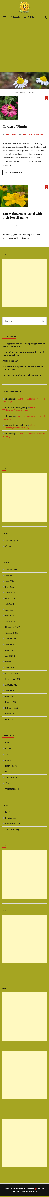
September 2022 (12, 679)
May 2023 (9, 650)
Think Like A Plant (24, 17)
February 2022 (11, 708)
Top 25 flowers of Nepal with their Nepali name (22, 215)
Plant (7, 783)
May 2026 (9, 587)
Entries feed (10, 818)
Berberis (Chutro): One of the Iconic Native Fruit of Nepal (22, 368)
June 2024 (10, 610)
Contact (9, 546)
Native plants (11, 766)
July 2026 (9, 575)
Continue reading (15, 173)
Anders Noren (30, 1191)
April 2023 (10, 656)
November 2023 (12, 627)
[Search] (42, 17)
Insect (8, 754)
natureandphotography (16, 407)
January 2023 (11, 667)
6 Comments (39, 226)
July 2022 (9, 690)
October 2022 (11, 673)
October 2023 (11, 633)
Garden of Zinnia (14, 126)
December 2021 (12, 713)
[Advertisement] (24, 44)
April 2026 (10, 592)
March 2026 (10, 598)
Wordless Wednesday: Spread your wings (21, 375)
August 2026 (11, 569)
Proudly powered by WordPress (19, 1189)
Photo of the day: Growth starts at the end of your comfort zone (23, 353)
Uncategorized (12, 789)
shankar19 (27, 135)
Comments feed (12, 823)
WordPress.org (12, 829)
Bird (7, 742)
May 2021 (9, 719)
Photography (11, 777)
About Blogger (12, 540)
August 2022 (11, 685)
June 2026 (10, 581)
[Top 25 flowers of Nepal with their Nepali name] (14, 206)
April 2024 (10, 621)
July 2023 (9, 644)
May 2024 (9, 615)
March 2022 (10, 702)
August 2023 (11, 638)
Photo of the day (10, 360)
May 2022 (9, 696)
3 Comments (40, 135)
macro (8, 760)
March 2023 (10, 661)
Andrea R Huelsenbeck (16, 425)
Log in (8, 812)
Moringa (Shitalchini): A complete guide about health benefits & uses (24, 345)
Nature (8, 771)
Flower (8, 748)
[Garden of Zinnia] (9, 119)
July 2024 (9, 604)
